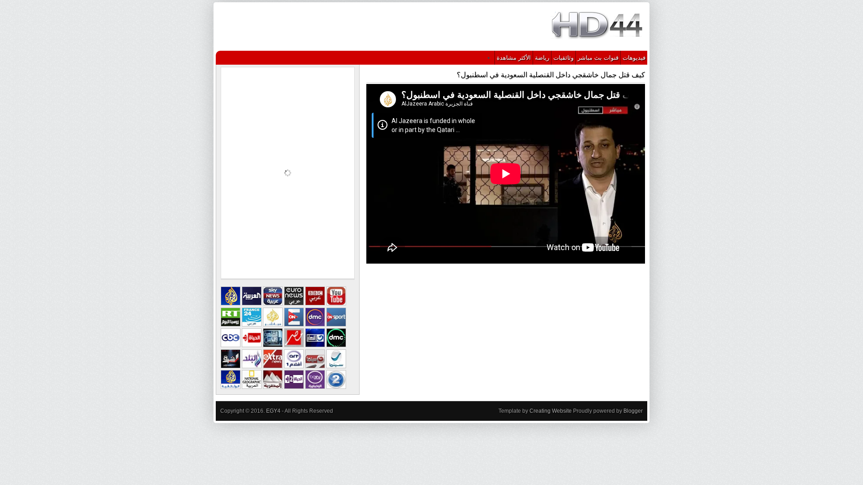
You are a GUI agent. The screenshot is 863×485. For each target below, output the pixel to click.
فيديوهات (634, 57)
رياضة (542, 57)
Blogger (633, 411)
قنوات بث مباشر (598, 57)
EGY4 (273, 411)
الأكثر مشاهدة (514, 57)
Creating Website (550, 411)
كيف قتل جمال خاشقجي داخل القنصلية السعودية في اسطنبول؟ (551, 75)
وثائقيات (563, 57)
